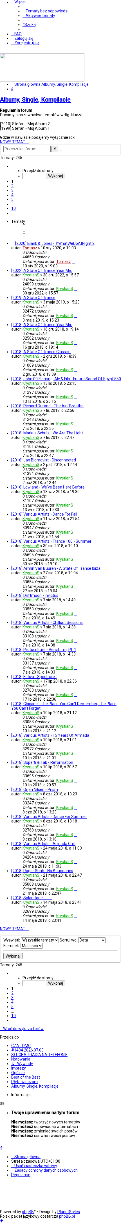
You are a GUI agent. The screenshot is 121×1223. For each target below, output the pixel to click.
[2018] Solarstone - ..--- (31, 898)
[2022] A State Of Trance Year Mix (41, 270)
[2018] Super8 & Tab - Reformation (42, 762)
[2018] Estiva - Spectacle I (34, 676)
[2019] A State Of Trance (33, 297)
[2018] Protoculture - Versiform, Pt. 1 (43, 649)
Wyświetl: (12, 940)
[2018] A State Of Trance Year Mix (41, 324)
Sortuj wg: (69, 940)
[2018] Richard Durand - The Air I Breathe (47, 406)
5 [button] (12, 199)
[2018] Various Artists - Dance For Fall (44, 514)
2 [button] (12, 186)
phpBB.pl (67, 1216)
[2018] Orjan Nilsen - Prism (34, 789)
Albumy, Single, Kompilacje (35, 99)
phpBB (28, 1211)
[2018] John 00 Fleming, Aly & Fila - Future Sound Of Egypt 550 (66, 379)
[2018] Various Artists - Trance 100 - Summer (51, 541)
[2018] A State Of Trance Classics (41, 351)
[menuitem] (45, 11)
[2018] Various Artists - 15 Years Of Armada (50, 735)
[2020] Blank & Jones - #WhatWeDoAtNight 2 (55, 243)
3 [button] (12, 190)
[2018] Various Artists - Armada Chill (43, 843)
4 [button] (12, 195)
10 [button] (13, 208)
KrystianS (31, 275)
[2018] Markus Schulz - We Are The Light (47, 433)
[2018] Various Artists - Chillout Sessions (47, 622)
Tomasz (30, 248)
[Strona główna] (42, 80)
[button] (12, 166)
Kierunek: (12, 945)
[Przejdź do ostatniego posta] (73, 261)
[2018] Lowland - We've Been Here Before (48, 487)
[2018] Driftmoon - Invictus (34, 595)
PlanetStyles (68, 1211)
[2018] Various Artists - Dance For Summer (49, 816)
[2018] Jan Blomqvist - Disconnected (43, 460)
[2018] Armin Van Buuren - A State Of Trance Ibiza (55, 568)
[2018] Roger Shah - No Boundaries (42, 870)
